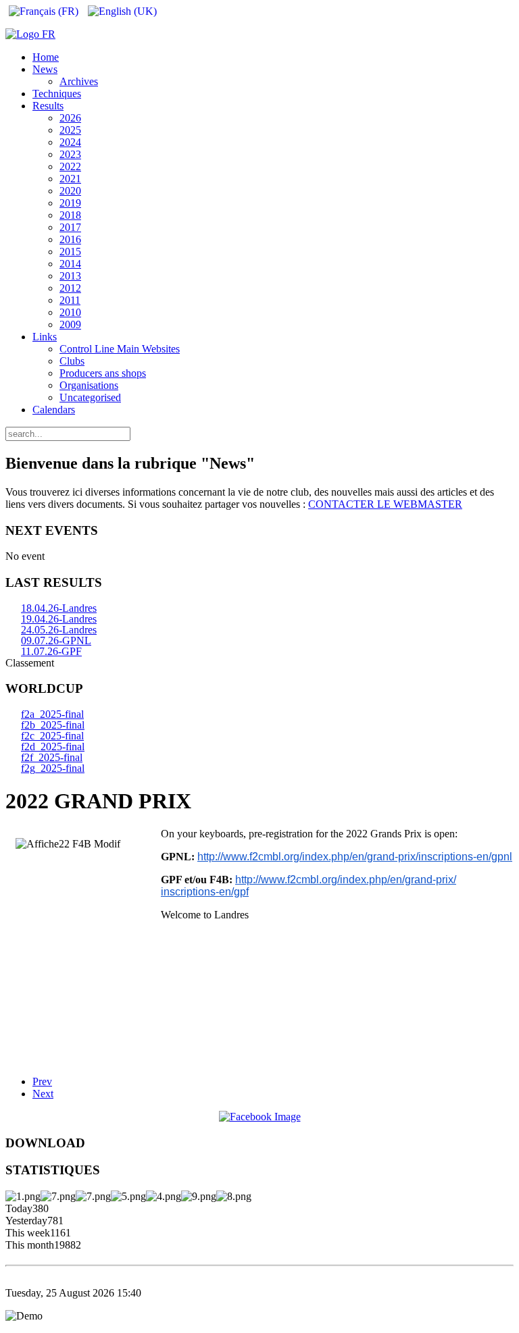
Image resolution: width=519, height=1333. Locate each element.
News (44, 69)
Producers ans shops (102, 373)
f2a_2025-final (52, 714)
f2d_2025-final (52, 746)
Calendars (53, 409)
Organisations (88, 385)
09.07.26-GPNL (56, 640)
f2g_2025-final (52, 768)
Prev (42, 1081)
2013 (70, 276)
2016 (70, 239)
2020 (70, 191)
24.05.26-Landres (59, 629)
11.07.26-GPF (51, 651)
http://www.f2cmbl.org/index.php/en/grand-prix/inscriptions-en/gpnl (354, 856)
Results (48, 105)
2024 (70, 142)
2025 (70, 130)
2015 (70, 251)
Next (42, 1093)
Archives (78, 81)
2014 (70, 263)
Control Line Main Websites (119, 349)
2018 (70, 215)
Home (45, 57)
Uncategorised (90, 397)
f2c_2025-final (52, 735)
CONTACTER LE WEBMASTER (385, 504)
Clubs (71, 361)
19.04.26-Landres (59, 619)
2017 (70, 227)
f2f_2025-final (51, 757)
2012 (70, 288)
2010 (70, 312)
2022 (70, 166)
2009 (70, 324)
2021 (70, 178)
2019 (70, 203)
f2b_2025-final (52, 725)
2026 (70, 118)
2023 (70, 154)
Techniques (56, 93)
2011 (69, 300)
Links (44, 336)
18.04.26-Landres (59, 608)
